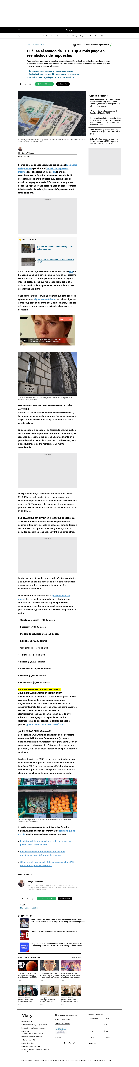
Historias (92, 1044)
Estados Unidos (31, 908)
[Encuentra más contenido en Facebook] (20, 84)
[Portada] (27, 1020)
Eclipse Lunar (84, 36)
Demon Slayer (94, 36)
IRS (21, 908)
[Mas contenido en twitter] (69, 1042)
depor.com (63, 1060)
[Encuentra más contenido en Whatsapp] (30, 84)
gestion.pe (53, 1060)
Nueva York (66, 36)
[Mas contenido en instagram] (74, 1042)
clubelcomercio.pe (40, 1060)
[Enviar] (19, 36)
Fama (91, 1031)
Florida (45, 36)
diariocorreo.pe (86, 1060)
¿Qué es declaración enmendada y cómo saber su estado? (55, 247)
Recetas (106, 1037)
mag (109, 1060)
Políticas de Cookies (62, 1024)
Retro (105, 1031)
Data (105, 1025)
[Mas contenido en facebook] (64, 1042)
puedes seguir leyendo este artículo (45, 724)
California (52, 36)
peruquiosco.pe (99, 1060)
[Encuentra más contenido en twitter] (25, 84)
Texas (59, 36)
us (89, 1025)
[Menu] (20, 30)
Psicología (75, 36)
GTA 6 (102, 36)
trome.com (74, 1060)
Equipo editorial (27, 1021)
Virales (91, 1037)
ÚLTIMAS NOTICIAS (98, 96)
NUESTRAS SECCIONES (96, 1015)
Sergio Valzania (28, 153)
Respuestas (93, 1018)
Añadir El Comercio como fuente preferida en (93, 45)
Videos (106, 1018)
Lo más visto (25, 916)
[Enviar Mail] (19, 153)
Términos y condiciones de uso (66, 1015)
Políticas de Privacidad (63, 1019)
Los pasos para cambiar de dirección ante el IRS (55, 260)
